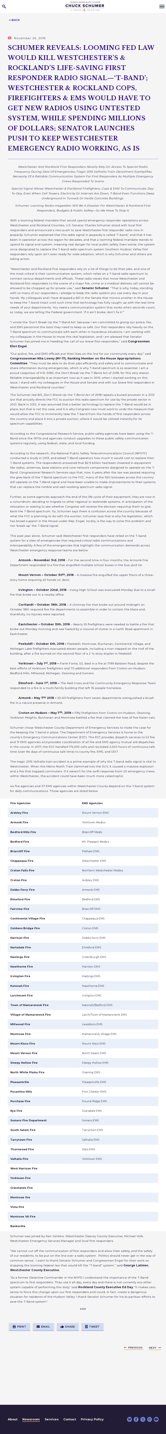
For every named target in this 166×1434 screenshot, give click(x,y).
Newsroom (31, 1419)
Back (16, 20)
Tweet (94, 1326)
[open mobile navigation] (162, 6)
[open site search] (4, 6)
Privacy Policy (92, 1419)
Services (52, 1419)
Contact (69, 1419)
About (13, 1419)
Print (21, 1326)
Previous (135, 1347)
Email (45, 1326)
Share (70, 1326)
